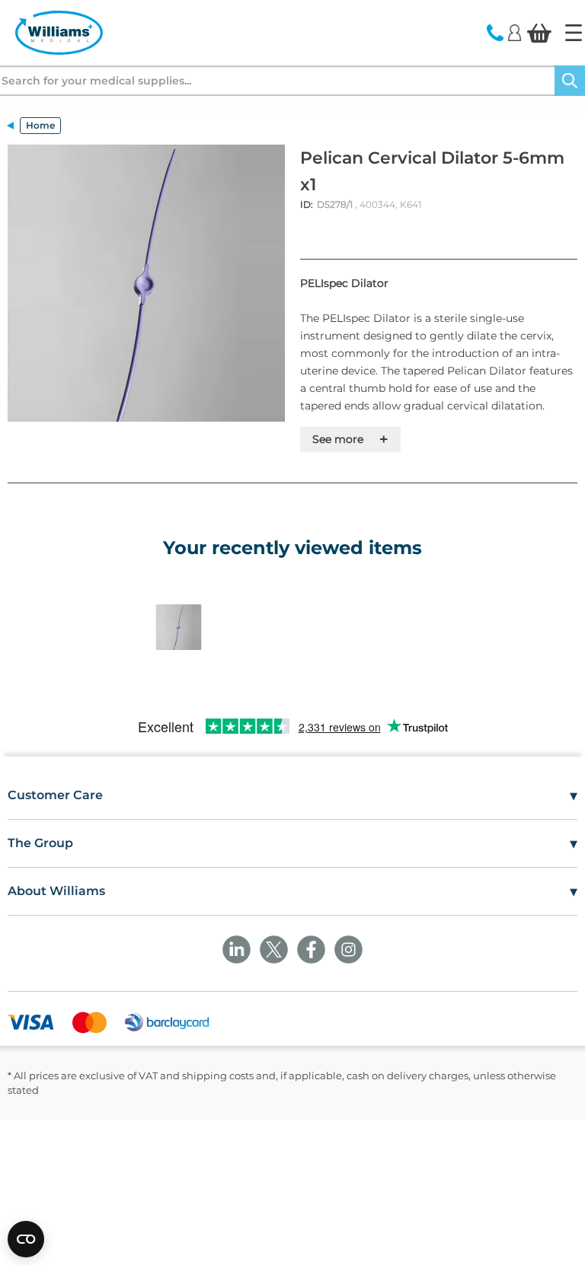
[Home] (573, 32)
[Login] (514, 32)
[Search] (570, 80)
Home (40, 125)
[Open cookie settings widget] (26, 1239)
